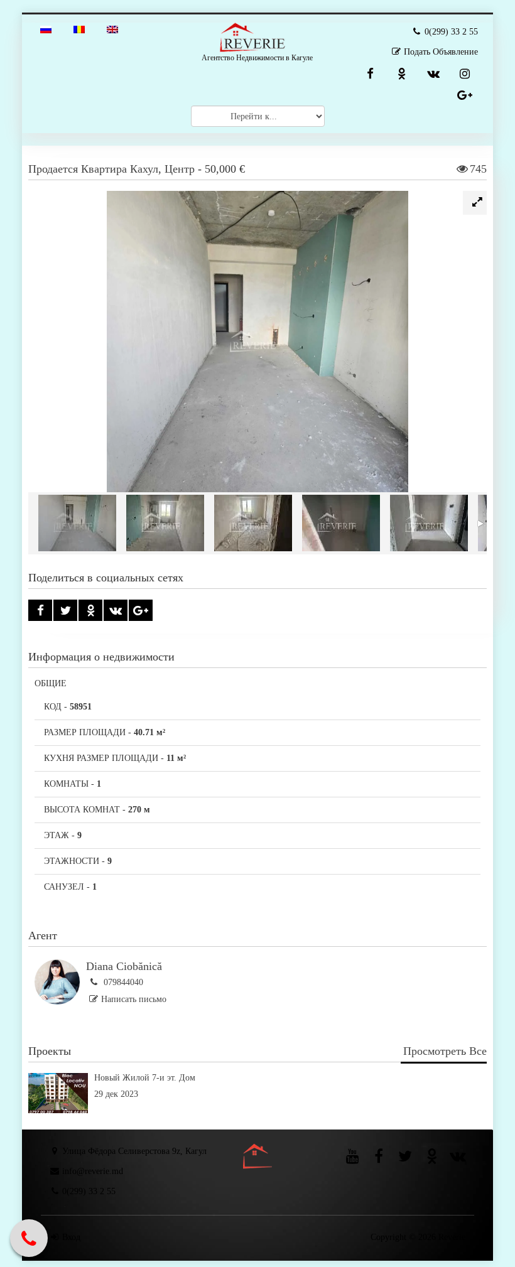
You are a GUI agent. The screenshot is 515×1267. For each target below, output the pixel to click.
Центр (180, 169)
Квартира (104, 169)
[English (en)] (112, 28)
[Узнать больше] (257, 1110)
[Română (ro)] (79, 28)
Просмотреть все (445, 1051)
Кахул (144, 169)
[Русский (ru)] (46, 28)
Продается (53, 169)
